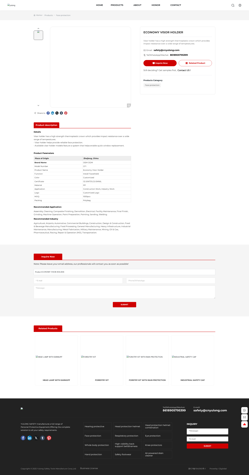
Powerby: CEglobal (218, 468)
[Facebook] (48, 113)
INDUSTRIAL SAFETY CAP (193, 380)
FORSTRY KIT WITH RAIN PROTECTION (147, 380)
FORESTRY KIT (102, 380)
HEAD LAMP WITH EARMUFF (56, 380)
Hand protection (93, 454)
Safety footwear (123, 454)
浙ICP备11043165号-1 (197, 468)
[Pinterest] (65, 113)
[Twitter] (56, 113)
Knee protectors (153, 445)
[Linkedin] (52, 113)
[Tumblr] (61, 113)
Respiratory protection (126, 436)
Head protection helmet (127, 426)
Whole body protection (97, 445)
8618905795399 (179, 55)
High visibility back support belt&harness (126, 445)
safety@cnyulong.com (166, 50)
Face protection (63, 15)
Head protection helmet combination (157, 426)
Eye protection (153, 436)
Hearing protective (94, 426)
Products (48, 15)
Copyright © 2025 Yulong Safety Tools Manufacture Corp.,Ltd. (48, 468)
